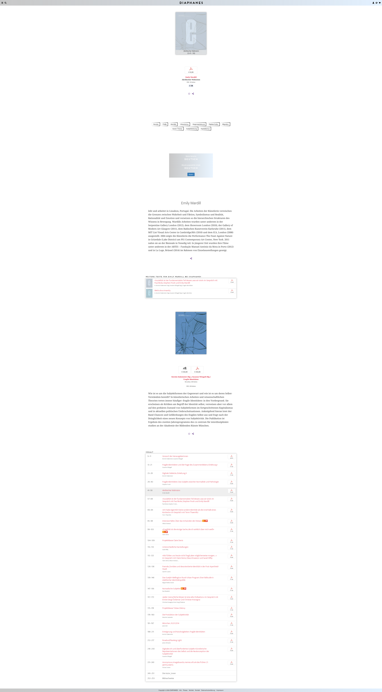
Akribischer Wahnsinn (171, 490)
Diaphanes (191, 2)
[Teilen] (192, 94)
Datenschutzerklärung (208, 690)
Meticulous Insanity (162, 290)
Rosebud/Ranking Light (172, 640)
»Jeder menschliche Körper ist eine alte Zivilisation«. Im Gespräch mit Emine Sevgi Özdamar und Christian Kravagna (190, 598)
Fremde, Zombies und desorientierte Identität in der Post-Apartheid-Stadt (190, 568)
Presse (185, 690)
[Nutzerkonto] (373, 3)
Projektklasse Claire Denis (172, 540)
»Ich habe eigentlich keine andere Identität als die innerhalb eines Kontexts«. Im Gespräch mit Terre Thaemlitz (189, 511)
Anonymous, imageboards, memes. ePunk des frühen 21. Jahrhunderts (185, 664)
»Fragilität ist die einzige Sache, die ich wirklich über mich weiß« (188, 529)
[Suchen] (5, 3)
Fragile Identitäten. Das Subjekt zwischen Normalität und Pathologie (190, 482)
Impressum (220, 690)
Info (180, 690)
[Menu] (2, 3)
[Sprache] (376, 3)
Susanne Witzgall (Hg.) (201, 377)
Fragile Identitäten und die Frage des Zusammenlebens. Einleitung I (190, 465)
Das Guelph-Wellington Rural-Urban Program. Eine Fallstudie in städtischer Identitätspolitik (188, 579)
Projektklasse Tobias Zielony (173, 608)
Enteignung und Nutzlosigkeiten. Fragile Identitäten (183, 631)
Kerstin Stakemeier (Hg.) (181, 377)
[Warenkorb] (380, 3)
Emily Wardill (191, 77)
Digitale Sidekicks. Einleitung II (174, 473)
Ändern (191, 174)
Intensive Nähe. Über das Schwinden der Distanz (182, 521)
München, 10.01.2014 (170, 623)
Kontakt (197, 690)
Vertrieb (191, 690)
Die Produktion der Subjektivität (175, 614)
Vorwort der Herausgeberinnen (175, 456)
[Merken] (189, 94)
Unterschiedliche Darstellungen (175, 547)
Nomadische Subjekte (171, 588)
